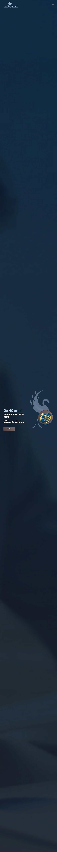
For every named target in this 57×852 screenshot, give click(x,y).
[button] (9, 429)
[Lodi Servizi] (10, 4)
